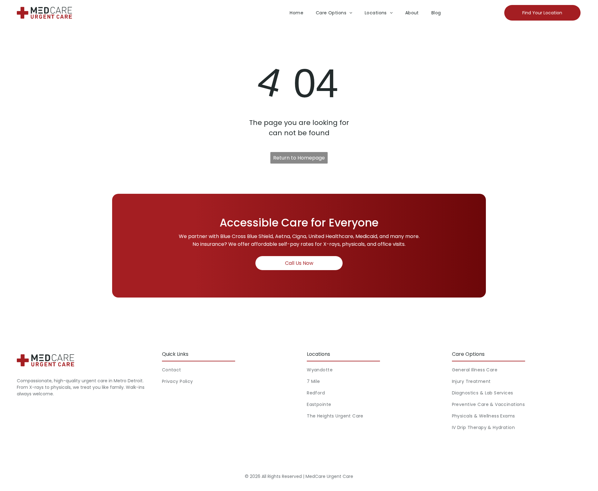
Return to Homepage (299, 157)
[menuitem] (296, 13)
